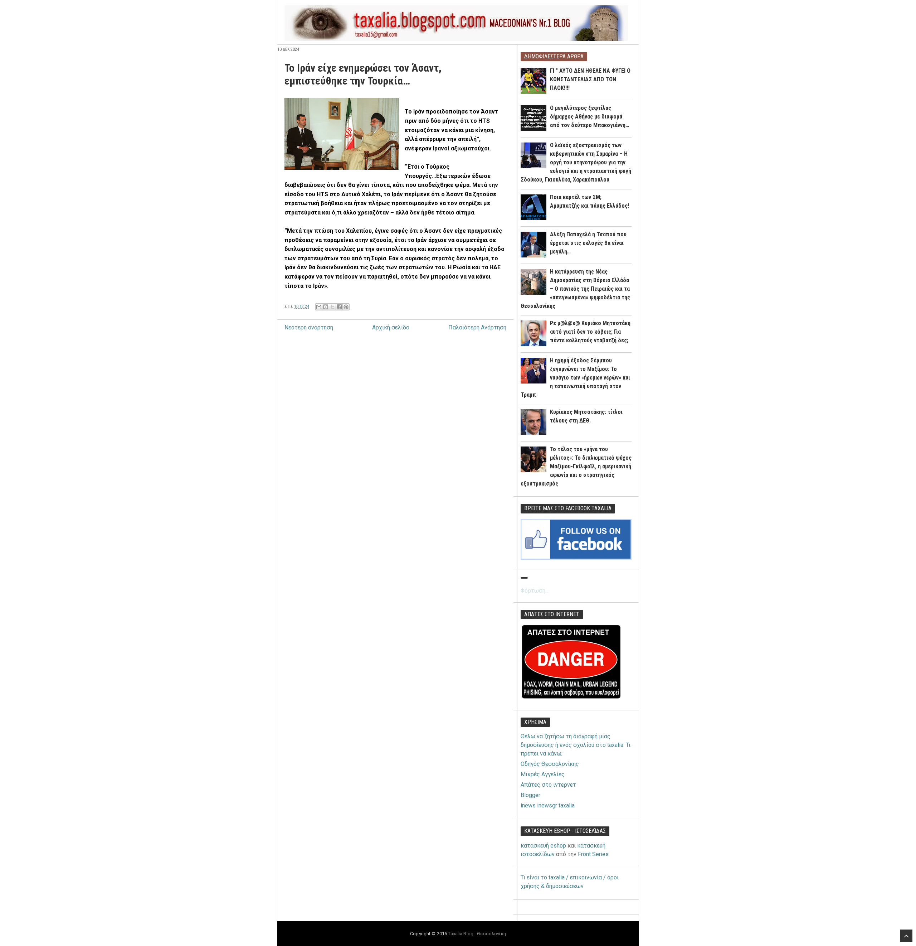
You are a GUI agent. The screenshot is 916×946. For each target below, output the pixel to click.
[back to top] (906, 936)
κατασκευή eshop (543, 845)
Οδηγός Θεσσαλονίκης (550, 764)
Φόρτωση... (535, 590)
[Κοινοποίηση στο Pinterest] (346, 306)
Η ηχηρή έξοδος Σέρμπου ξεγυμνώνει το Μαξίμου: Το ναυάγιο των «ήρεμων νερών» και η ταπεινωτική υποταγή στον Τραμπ (575, 377)
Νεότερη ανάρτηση (308, 327)
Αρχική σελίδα (390, 327)
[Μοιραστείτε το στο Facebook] (339, 306)
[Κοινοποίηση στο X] (332, 306)
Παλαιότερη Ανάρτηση (477, 327)
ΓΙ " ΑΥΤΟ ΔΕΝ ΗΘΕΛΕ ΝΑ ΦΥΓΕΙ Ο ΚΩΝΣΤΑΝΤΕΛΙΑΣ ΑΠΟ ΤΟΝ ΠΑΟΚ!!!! (590, 79)
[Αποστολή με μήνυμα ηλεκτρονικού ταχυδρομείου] (318, 306)
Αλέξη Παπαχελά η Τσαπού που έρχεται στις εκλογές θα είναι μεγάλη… (588, 243)
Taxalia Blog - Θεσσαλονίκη (477, 933)
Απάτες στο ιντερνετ (548, 784)
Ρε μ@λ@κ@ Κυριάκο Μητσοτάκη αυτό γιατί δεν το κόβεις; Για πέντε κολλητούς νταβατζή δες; (590, 332)
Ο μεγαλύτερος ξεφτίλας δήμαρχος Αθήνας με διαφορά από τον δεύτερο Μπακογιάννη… (589, 117)
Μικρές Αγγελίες (543, 774)
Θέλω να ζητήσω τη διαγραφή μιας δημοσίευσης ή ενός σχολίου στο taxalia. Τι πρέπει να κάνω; (575, 745)
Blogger (530, 795)
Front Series (593, 854)
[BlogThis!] (325, 306)
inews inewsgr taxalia (548, 805)
